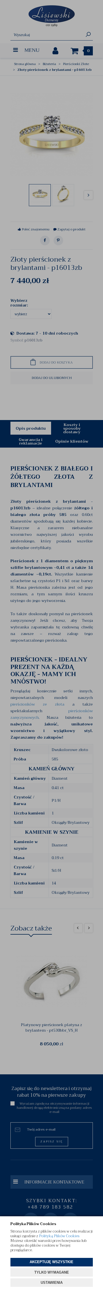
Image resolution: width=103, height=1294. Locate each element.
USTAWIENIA (52, 1282)
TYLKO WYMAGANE (51, 1272)
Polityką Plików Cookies (59, 1236)
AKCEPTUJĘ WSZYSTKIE (51, 1262)
